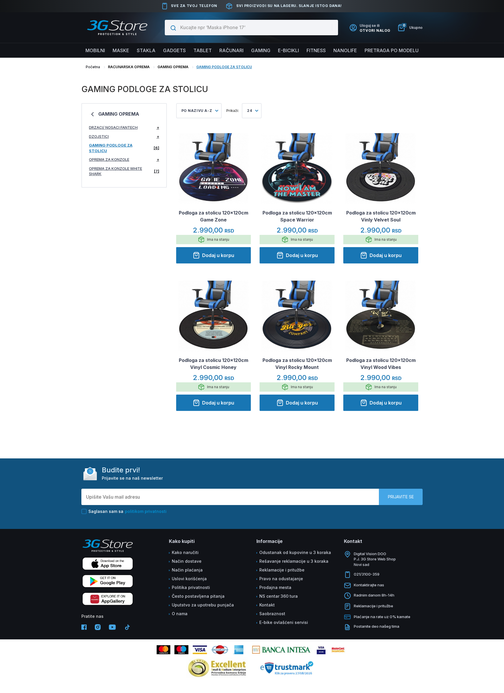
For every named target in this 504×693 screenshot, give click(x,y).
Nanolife (345, 50)
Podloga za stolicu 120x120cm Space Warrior (297, 216)
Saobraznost (272, 613)
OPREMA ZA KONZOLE (124, 159)
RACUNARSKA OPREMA (129, 67)
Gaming (260, 50)
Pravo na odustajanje (281, 578)
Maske (121, 50)
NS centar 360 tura (278, 596)
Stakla (146, 50)
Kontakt (267, 604)
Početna (93, 67)
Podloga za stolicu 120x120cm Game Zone (213, 216)
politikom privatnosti (146, 511)
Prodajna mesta (275, 587)
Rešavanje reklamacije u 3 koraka (293, 561)
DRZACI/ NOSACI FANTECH (124, 127)
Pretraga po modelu (392, 50)
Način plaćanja (187, 569)
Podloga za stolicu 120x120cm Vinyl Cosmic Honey (213, 363)
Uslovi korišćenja (189, 578)
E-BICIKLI (288, 50)
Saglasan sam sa (127, 511)
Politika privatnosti (191, 587)
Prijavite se (401, 496)
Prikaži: (232, 110)
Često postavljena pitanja (198, 596)
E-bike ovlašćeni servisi (283, 622)
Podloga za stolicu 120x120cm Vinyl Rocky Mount (297, 363)
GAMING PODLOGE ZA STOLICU (224, 67)
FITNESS (316, 50)
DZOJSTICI (124, 136)
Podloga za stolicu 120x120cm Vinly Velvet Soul (381, 216)
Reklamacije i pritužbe (281, 569)
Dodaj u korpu (218, 255)
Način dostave (187, 561)
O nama (180, 613)
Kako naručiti (185, 552)
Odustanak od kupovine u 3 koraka (295, 552)
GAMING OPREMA (173, 67)
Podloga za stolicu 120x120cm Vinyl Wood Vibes (381, 363)
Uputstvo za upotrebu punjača (203, 604)
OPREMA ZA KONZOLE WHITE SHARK (124, 171)
